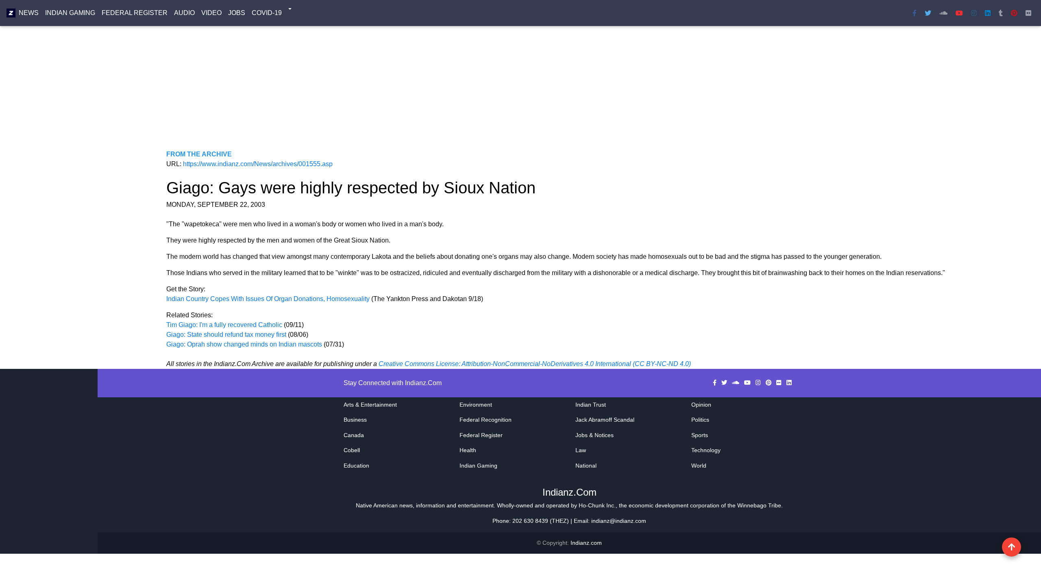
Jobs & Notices (594, 435)
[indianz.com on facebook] (715, 382)
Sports (699, 435)
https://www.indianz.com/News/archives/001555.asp (258, 163)
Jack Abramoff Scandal (604, 419)
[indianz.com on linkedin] (789, 382)
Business (355, 419)
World (698, 465)
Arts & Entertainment (370, 404)
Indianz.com (586, 543)
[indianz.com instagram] (974, 13)
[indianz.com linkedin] (988, 13)
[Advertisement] (410, 93)
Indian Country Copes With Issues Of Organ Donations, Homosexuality (268, 298)
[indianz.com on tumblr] (1000, 13)
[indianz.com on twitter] (725, 382)
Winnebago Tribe (759, 505)
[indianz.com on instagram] (759, 382)
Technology (706, 450)
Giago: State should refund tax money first (226, 334)
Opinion (701, 404)
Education (356, 465)
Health (468, 450)
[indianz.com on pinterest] (769, 382)
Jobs (236, 12)
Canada (354, 435)
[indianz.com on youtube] (959, 13)
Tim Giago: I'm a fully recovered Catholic (224, 324)
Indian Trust (590, 404)
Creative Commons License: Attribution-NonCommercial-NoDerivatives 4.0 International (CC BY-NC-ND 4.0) (535, 363)
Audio (184, 12)
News (29, 12)
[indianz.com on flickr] (1028, 13)
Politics (700, 419)
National (586, 465)
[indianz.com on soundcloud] (736, 382)
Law (580, 450)
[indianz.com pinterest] (1014, 13)
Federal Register (135, 12)
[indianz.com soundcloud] (943, 13)
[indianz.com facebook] (914, 13)
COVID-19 (267, 12)
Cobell (352, 450)
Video (211, 12)
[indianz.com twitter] (927, 13)
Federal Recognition (486, 419)
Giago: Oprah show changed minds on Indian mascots (244, 344)
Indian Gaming (70, 12)
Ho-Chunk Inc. (597, 505)
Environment (476, 404)
